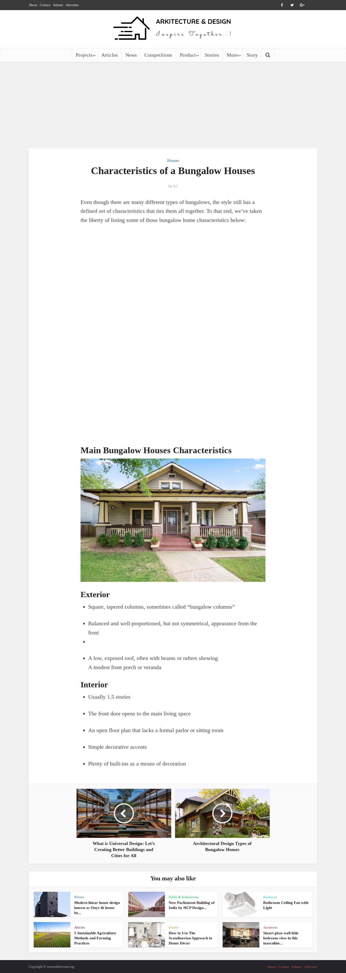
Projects (84, 55)
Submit (58, 5)
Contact (45, 5)
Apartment (270, 927)
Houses (173, 160)
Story (252, 55)
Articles (109, 55)
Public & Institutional (184, 897)
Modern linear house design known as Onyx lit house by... (97, 908)
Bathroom (270, 897)
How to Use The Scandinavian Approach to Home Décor (190, 938)
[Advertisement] (173, 105)
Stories (212, 55)
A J (175, 186)
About (33, 5)
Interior (174, 927)
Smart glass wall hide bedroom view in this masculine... (280, 938)
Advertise (72, 5)
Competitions (158, 55)
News (131, 55)
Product (188, 55)
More (232, 55)
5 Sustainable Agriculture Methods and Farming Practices (95, 938)
